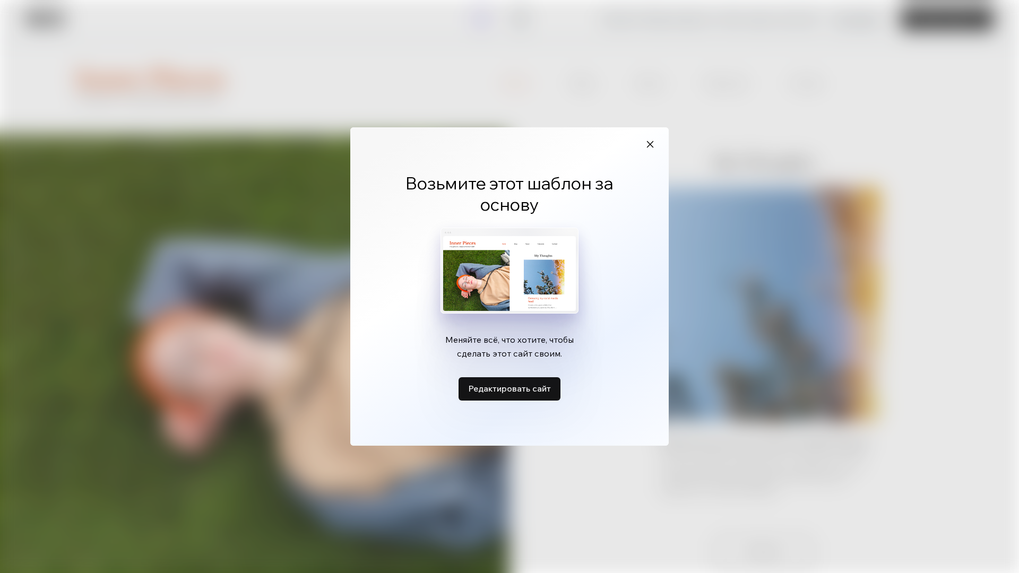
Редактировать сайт (509, 388)
